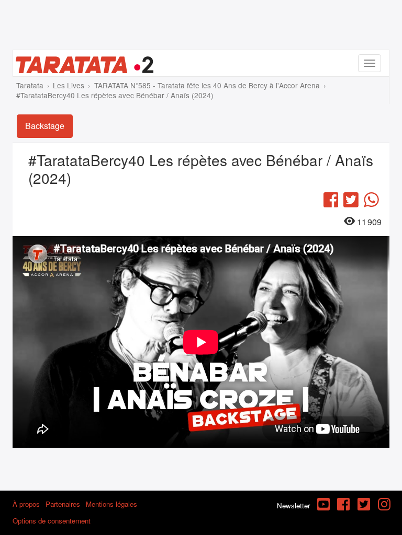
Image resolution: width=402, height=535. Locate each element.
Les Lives (68, 85)
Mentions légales (111, 504)
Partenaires (63, 504)
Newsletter (293, 505)
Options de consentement (52, 521)
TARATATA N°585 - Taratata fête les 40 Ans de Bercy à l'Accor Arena (207, 85)
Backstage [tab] (44, 126)
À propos (26, 504)
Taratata (29, 85)
